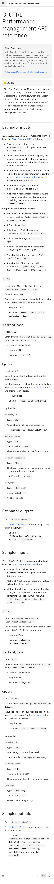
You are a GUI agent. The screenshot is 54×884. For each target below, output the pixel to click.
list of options (43, 387)
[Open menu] (3, 3)
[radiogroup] (43, 875)
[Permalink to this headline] (29, 35)
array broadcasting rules (25, 177)
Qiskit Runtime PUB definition (26, 139)
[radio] (38, 875)
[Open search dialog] (50, 3)
